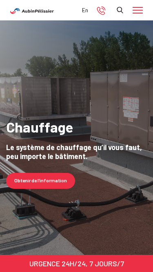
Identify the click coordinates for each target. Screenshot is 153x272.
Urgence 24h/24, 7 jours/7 (76, 263)
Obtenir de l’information (40, 180)
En (85, 10)
